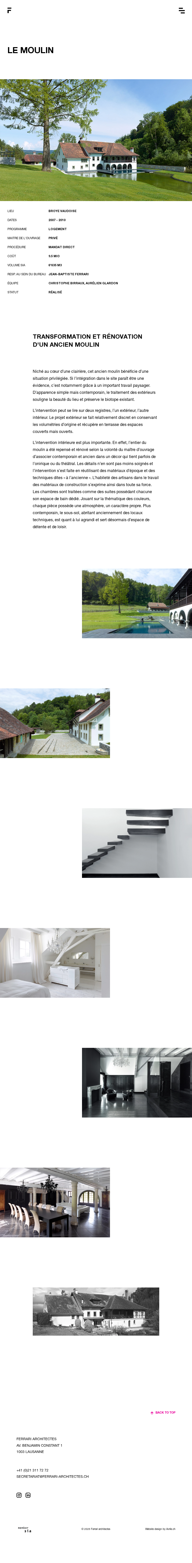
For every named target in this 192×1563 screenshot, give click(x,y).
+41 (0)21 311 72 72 (32, 1471)
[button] (181, 11)
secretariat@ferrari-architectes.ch (52, 1477)
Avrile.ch (171, 1529)
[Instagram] (19, 1495)
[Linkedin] (28, 1495)
